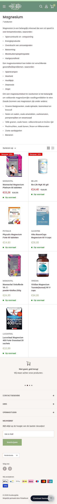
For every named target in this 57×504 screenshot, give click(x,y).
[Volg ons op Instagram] (10, 469)
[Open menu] (4, 6)
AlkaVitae (35, 231)
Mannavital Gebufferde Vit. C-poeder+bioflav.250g (13, 287)
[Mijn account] (46, 6)
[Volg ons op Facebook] (5, 469)
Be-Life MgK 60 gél (40, 185)
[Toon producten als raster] (48, 148)
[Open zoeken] (40, 6)
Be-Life (34, 181)
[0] (52, 6)
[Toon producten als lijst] (53, 148)
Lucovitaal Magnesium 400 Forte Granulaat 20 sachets (13, 340)
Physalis (7, 231)
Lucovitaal (8, 334)
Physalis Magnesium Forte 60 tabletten (12, 236)
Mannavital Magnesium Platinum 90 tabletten (13, 186)
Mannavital (8, 181)
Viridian (34, 281)
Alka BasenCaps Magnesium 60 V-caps (41, 236)
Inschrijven (12, 442)
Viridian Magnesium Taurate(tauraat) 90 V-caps (41, 287)
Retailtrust (24, 498)
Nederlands (8, 455)
